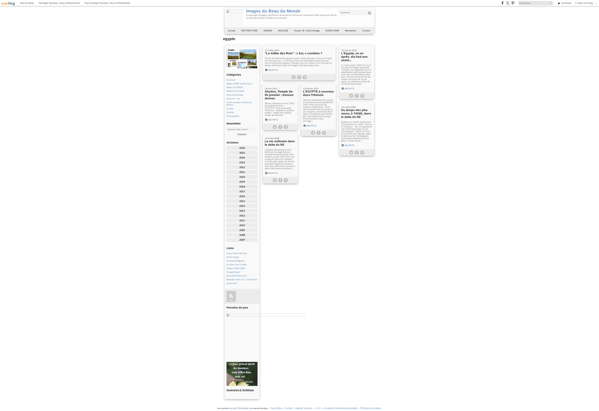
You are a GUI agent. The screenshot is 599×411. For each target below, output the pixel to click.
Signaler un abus (303, 408)
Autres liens (231, 283)
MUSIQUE (283, 30)
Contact (366, 30)
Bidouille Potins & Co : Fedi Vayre (241, 279)
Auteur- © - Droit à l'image (307, 30)
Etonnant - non (233, 98)
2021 (242, 172)
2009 (242, 230)
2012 (242, 215)
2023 (242, 162)
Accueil (231, 30)
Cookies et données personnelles (340, 408)
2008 (242, 234)
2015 (242, 201)
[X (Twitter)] (508, 3)
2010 (242, 225)
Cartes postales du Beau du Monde (239, 103)
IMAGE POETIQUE (235, 91)
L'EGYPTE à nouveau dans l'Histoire (318, 93)
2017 (242, 191)
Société (230, 108)
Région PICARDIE (234, 87)
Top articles (276, 408)
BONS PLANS (332, 30)
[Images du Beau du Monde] (234, 17)
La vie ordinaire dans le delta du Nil (280, 143)
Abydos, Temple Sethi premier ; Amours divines (279, 95)
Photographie (232, 116)
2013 (242, 210)
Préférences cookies (370, 408)
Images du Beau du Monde (273, 11)
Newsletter (350, 30)
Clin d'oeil (230, 80)
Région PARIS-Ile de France (239, 83)
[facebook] (502, 3)
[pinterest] (513, 3)
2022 (242, 167)
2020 (242, 176)
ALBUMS (267, 30)
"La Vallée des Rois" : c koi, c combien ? (293, 53)
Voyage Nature (233, 272)
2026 (242, 147)
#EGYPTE (273, 70)
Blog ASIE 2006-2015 (236, 276)
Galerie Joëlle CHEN (235, 268)
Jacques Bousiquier (239, 408)
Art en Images (232, 257)
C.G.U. (318, 408)
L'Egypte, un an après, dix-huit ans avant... (354, 57)
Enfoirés (230, 112)
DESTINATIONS (249, 30)
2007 (242, 239)
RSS (231, 300)
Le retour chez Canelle (236, 264)
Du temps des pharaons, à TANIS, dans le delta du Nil (356, 113)
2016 (242, 196)
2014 (242, 205)
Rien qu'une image (234, 95)
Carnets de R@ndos (235, 261)
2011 (242, 220)
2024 (242, 157)
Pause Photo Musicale (236, 253)
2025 (242, 152)
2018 (242, 186)
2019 (242, 181)
